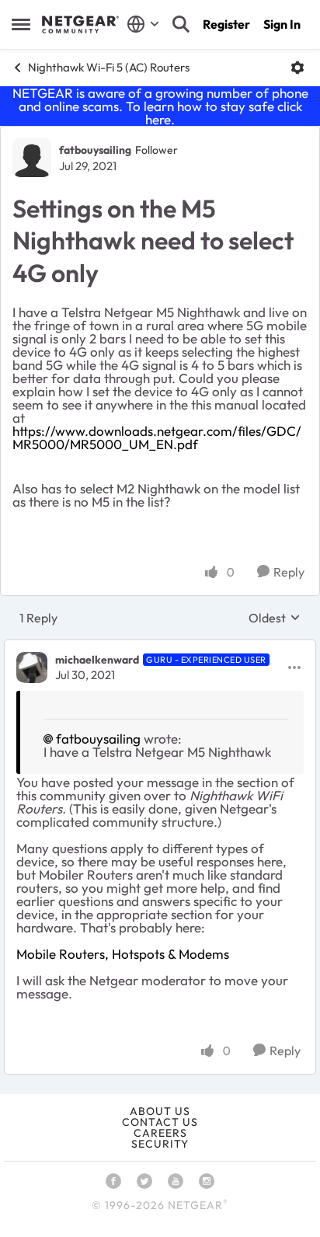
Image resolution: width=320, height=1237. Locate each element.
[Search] (181, 24)
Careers (160, 1133)
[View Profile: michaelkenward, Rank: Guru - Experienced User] (31, 667)
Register (226, 24)
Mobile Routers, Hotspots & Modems (122, 954)
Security (160, 1144)
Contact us (160, 1122)
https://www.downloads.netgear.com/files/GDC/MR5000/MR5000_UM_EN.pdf (156, 437)
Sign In (282, 24)
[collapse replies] (160, 647)
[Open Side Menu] (21, 24)
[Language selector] (143, 24)
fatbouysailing (95, 150)
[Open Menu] (297, 67)
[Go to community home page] (80, 25)
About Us (160, 1111)
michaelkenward (97, 659)
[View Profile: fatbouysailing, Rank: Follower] (31, 157)
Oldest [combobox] (275, 618)
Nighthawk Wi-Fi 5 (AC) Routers (109, 67)
